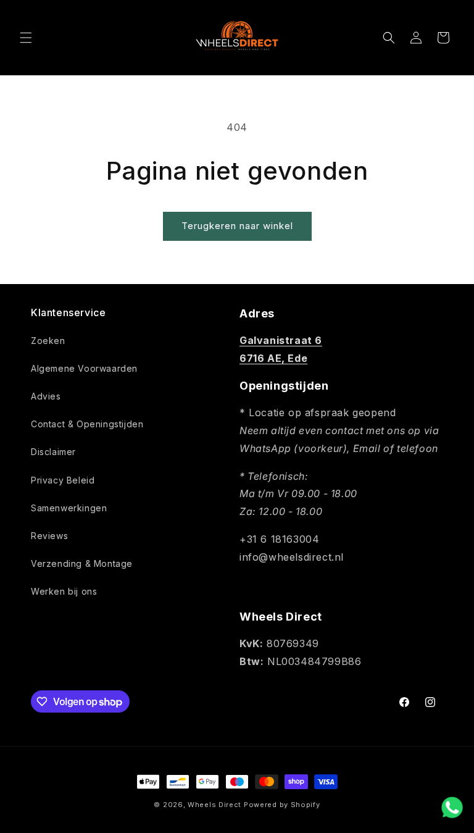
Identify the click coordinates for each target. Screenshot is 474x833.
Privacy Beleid (62, 480)
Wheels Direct (214, 804)
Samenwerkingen (69, 508)
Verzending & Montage (82, 563)
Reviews (49, 535)
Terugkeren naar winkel (237, 226)
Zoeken (48, 340)
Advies (46, 396)
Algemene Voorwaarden (84, 368)
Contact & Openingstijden (87, 424)
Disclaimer (53, 451)
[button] (26, 37)
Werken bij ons (64, 591)
